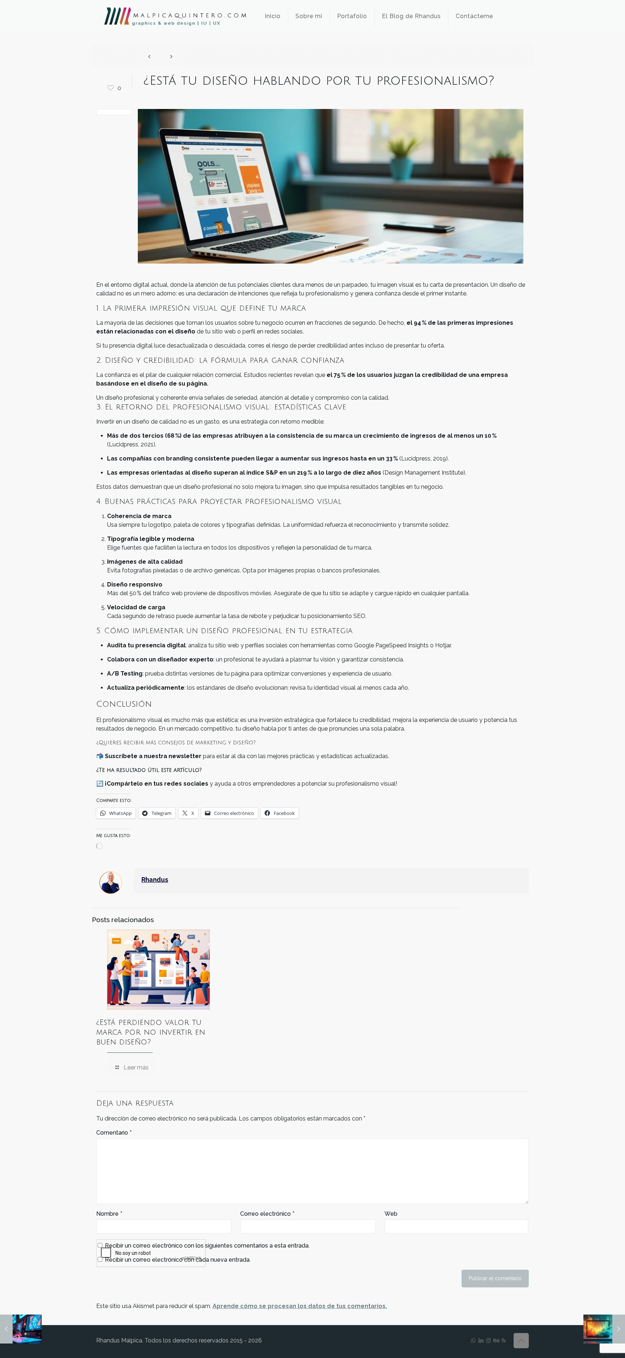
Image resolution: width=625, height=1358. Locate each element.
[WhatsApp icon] (473, 1340)
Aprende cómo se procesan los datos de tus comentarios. (300, 1306)
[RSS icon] (503, 1340)
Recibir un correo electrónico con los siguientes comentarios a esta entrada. (207, 1245)
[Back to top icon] (521, 1340)
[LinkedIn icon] (481, 1340)
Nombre (109, 1213)
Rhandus (154, 879)
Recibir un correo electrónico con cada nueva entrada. (178, 1259)
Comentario (114, 1132)
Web (390, 1213)
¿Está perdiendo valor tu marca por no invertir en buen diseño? (150, 1032)
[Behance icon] (496, 1340)
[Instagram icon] (488, 1340)
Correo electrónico (267, 1213)
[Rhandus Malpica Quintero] (175, 16)
